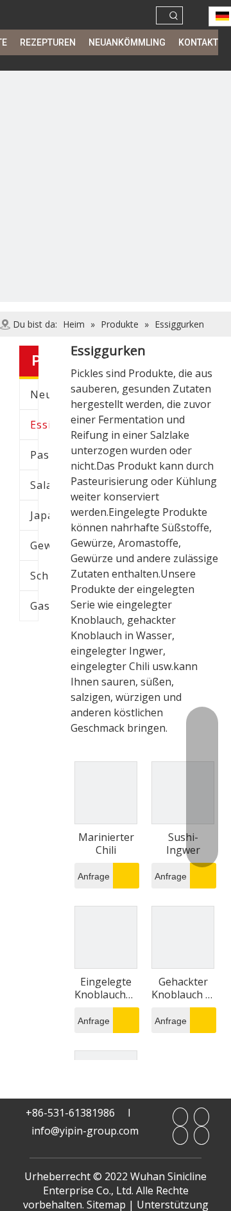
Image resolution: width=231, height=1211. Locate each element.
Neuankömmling (39, 394)
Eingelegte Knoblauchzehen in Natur (105, 988)
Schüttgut (39, 576)
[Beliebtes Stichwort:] (174, 15)
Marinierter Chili (106, 843)
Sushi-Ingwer (183, 843)
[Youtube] (180, 1135)
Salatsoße (39, 485)
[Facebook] (180, 1117)
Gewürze (39, 545)
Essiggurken (39, 425)
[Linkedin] (201, 1117)
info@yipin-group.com (85, 1131)
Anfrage (94, 876)
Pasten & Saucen (39, 455)
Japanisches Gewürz (39, 515)
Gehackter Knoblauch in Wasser (182, 988)
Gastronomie (39, 606)
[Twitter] (201, 1135)
